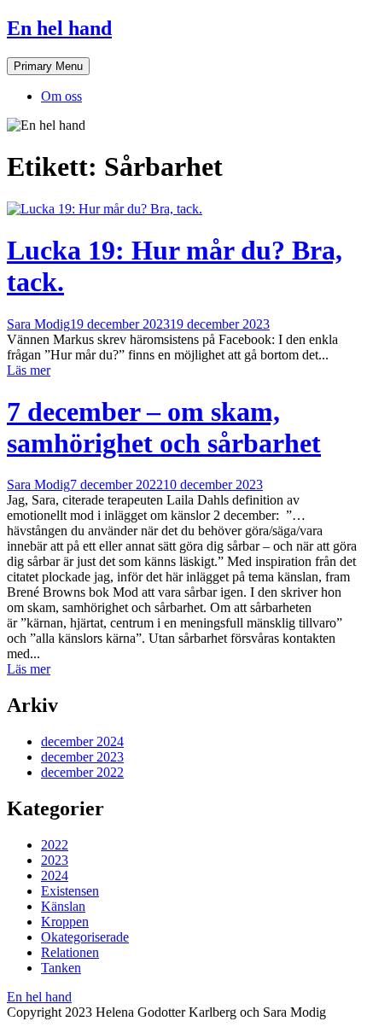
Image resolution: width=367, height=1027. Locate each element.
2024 (54, 875)
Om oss (61, 96)
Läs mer (28, 370)
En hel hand (59, 28)
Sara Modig (38, 324)
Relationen (70, 952)
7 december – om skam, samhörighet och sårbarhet (164, 427)
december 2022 (82, 772)
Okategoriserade (85, 937)
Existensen (70, 891)
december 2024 (82, 741)
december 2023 (82, 757)
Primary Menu (48, 66)
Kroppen (65, 921)
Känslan (63, 906)
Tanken (61, 967)
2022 (54, 844)
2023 (54, 860)
